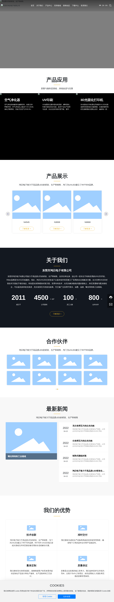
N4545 (27, 222)
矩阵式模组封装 (79, 456)
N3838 (57, 222)
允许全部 (66, 596)
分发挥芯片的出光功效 (82, 441)
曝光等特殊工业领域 (17, 456)
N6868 (88, 222)
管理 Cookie (47, 596)
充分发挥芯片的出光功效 (83, 426)
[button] (8, 214)
